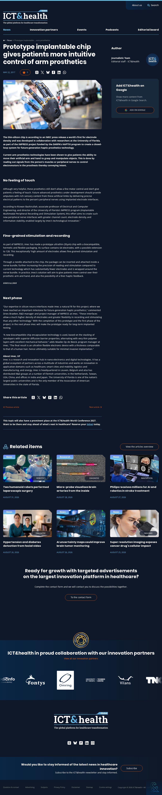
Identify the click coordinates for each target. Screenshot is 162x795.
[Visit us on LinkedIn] (87, 743)
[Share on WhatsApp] (64, 72)
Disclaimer (76, 787)
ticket (90, 424)
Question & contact (11, 787)
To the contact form (81, 597)
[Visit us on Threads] (69, 743)
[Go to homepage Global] (25, 17)
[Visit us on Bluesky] (75, 743)
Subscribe (131, 768)
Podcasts (112, 30)
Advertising (29, 787)
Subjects (44, 787)
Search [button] (155, 5)
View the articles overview (139, 446)
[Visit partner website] (24, 680)
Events (81, 30)
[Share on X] (42, 72)
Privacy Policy (59, 787)
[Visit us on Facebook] (81, 743)
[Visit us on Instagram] (92, 743)
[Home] (4, 40)
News (6, 30)
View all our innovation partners (81, 658)
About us (137, 5)
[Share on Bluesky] (48, 72)
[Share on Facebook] (53, 72)
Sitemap (89, 787)
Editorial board (148, 30)
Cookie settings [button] (105, 787)
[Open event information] (154, 787)
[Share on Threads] (36, 72)
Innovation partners (44, 30)
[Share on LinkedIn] (59, 72)
